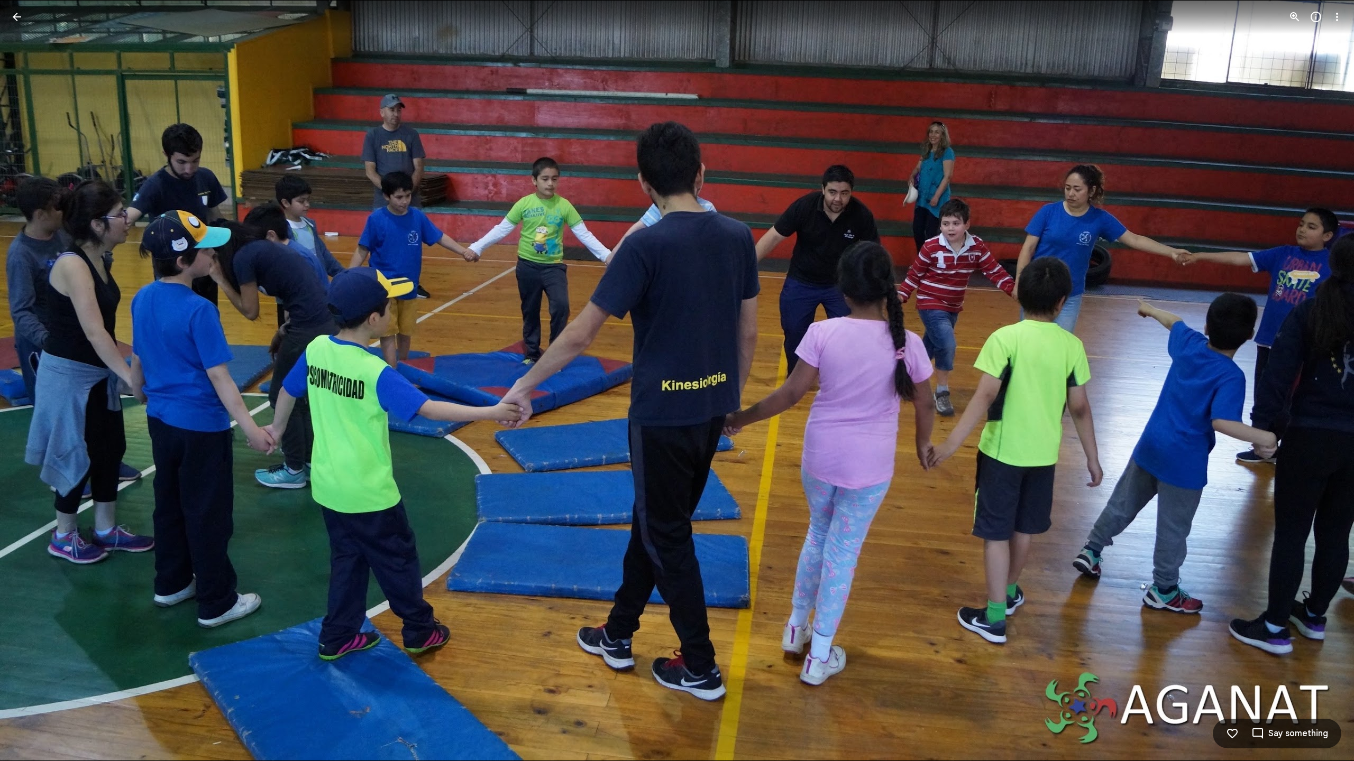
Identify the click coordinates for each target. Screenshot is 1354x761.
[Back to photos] (17, 17)
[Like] (1232, 733)
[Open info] (1315, 16)
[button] (29, 380)
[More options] (1337, 16)
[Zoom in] (1294, 16)
